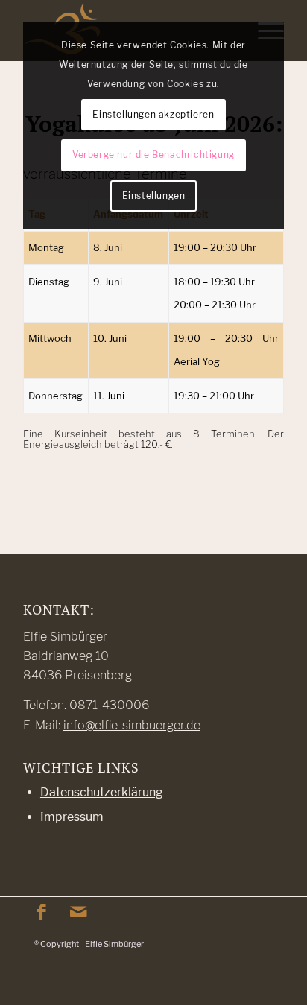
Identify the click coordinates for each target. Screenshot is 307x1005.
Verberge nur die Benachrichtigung (153, 154)
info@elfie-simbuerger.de (131, 725)
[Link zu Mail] (79, 912)
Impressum (72, 817)
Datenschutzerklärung (101, 792)
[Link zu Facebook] (42, 912)
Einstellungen (154, 195)
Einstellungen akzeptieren (153, 114)
